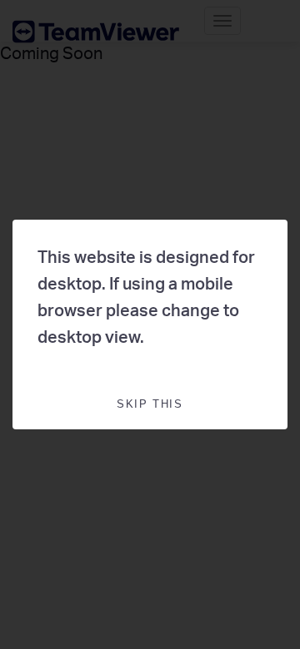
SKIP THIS (149, 404)
